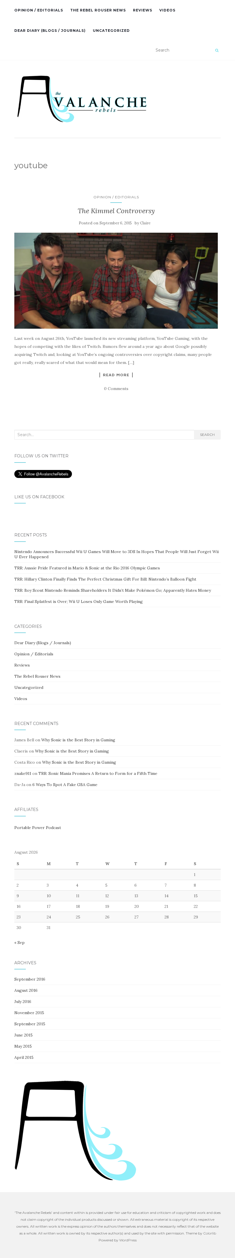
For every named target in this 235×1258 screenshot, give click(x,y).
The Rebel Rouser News (98, 10)
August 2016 (26, 990)
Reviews (142, 10)
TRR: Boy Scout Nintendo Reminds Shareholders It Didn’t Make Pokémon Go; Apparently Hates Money (112, 590)
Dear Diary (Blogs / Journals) (50, 30)
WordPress (128, 1240)
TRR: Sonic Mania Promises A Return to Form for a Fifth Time (97, 773)
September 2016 (29, 979)
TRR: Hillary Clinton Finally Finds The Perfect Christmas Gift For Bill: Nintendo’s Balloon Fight (105, 579)
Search (207, 434)
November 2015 (29, 1012)
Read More (116, 375)
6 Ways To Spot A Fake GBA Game (64, 784)
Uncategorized (111, 30)
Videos (167, 10)
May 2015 (23, 1046)
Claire (145, 223)
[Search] (217, 50)
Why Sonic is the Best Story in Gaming (78, 739)
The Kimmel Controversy (116, 210)
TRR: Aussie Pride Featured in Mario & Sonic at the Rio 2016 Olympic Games (87, 568)
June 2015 (23, 1035)
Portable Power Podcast (37, 827)
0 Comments (116, 388)
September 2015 (29, 1023)
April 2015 (24, 1057)
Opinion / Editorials (38, 10)
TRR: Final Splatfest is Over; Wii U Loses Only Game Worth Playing (78, 601)
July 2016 (22, 1001)
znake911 (22, 773)
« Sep (19, 942)
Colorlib (209, 1233)
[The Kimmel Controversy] (116, 281)
